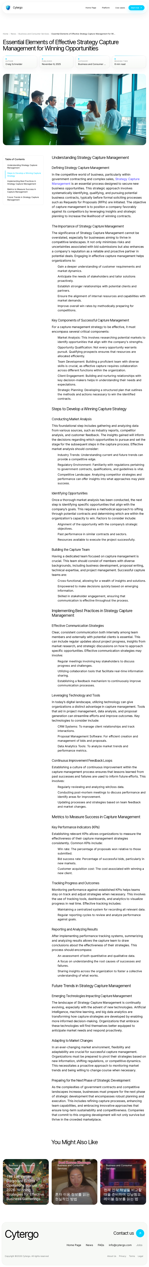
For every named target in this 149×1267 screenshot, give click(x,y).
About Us (111, 1256)
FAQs (101, 1245)
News (13, 34)
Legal (140, 1256)
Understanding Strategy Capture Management (22, 166)
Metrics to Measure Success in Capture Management (21, 190)
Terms (132, 1256)
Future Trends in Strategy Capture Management (23, 198)
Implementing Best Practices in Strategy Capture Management (21, 182)
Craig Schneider (14, 64)
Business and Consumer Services (33, 34)
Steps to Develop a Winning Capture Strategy (24, 174)
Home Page (74, 1245)
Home (5, 34)
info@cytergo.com (120, 1245)
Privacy (122, 1256)
